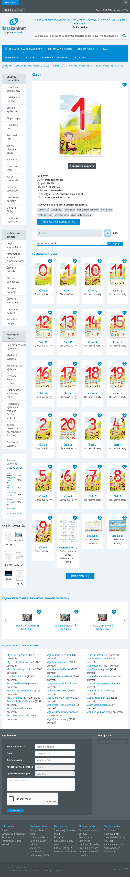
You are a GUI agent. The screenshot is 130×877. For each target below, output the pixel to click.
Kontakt (80, 57)
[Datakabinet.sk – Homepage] (14, 24)
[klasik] (107, 233)
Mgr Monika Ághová (97, 669)
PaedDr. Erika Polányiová (20, 701)
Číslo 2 (43, 444)
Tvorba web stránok (11, 870)
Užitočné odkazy (39, 837)
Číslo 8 (117, 496)
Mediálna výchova (12, 357)
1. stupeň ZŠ (56, 209)
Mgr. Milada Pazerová (59, 655)
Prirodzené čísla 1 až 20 (90, 65)
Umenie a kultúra (12, 310)
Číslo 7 (92, 496)
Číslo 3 (92, 444)
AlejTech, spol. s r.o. (56, 870)
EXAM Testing (62, 848)
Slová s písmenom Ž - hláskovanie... (102, 627)
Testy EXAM (13, 159)
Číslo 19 (117, 393)
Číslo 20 (67, 444)
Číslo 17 (67, 393)
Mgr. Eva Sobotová (57, 690)
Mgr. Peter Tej (94, 665)
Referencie (12, 57)
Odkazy (29, 57)
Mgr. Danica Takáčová (59, 683)
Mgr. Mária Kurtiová (97, 690)
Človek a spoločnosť (13, 279)
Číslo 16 (43, 393)
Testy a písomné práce (12, 149)
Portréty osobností (12, 188)
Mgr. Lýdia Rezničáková (60, 704)
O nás (104, 49)
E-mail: (10, 753)
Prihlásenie (10, 2)
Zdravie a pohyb (12, 321)
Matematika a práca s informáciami (15, 257)
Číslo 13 (67, 342)
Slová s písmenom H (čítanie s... (27, 627)
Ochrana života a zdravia (12, 379)
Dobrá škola (86, 49)
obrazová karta (62, 215)
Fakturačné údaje (11, 840)
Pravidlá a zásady (89, 848)
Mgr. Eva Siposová (17, 655)
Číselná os (93, 535)
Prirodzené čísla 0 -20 (113, 65)
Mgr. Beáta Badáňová (59, 669)
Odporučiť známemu (82, 166)
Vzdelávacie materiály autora (58, 221)
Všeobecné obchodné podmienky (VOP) (39, 851)
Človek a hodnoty (11, 290)
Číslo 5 (43, 496)
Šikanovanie (85, 837)
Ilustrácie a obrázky (13, 199)
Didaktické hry (12, 126)
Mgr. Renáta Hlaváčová (59, 676)
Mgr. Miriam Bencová (98, 697)
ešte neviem (10, 486)
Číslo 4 (117, 444)
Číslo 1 (43, 233)
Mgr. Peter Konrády (57, 719)
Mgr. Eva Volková (95, 712)
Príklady (108, 851)
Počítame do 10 (68, 547)
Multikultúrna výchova (14, 367)
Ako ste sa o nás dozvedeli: (20, 766)
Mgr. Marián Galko (17, 683)
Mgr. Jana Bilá (14, 697)
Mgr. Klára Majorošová (59, 697)
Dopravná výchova (12, 444)
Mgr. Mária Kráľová (57, 662)
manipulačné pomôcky (87, 209)
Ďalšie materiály (80, 575)
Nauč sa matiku (112, 844)
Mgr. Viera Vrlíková (17, 708)
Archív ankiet (12, 513)
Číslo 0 (43, 290)
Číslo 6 (68, 496)
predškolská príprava (81, 215)
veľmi (9, 473)
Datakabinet (7, 65)
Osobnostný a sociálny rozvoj (13, 393)
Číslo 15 (117, 342)
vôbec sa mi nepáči (11, 501)
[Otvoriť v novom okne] (121, 870)
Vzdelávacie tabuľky (13, 99)
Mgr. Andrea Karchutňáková (62, 712)
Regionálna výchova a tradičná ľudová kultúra (13, 411)
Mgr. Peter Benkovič (18, 715)
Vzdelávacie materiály (14, 833)
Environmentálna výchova (16, 346)
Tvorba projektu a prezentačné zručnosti (14, 430)
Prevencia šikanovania (110, 831)
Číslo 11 (117, 290)
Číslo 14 (92, 342)
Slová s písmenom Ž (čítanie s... (65, 627)
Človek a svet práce (12, 300)
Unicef (57, 837)
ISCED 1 (47, 65)
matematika (106, 209)
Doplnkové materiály (13, 219)
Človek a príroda (11, 269)
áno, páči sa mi (11, 479)
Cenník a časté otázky (54, 57)
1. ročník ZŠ (58, 65)
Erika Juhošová (94, 655)
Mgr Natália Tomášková (20, 690)
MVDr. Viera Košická (97, 704)
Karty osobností (12, 178)
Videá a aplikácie (12, 109)
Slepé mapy (13, 118)
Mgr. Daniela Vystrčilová (20, 669)
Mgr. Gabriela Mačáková (100, 676)
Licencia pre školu (60, 49)
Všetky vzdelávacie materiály (23, 49)
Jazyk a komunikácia (14, 245)
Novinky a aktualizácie (13, 88)
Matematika (71, 65)
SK (126, 2)
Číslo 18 (92, 393)
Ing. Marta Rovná (16, 676)
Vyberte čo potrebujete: (18, 773)
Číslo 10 (92, 290)
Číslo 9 (43, 547)
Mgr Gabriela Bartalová (99, 683)
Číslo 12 (43, 342)
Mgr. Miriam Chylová (98, 658)
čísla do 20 (70, 209)
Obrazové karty (12, 168)
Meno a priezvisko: (16, 746)
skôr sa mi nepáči (11, 493)
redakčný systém (30, 870)
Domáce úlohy (11, 209)
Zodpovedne (111, 848)
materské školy (45, 215)
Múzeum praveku (64, 851)
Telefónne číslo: (14, 760)
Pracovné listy (12, 137)
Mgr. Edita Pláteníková (19, 662)
